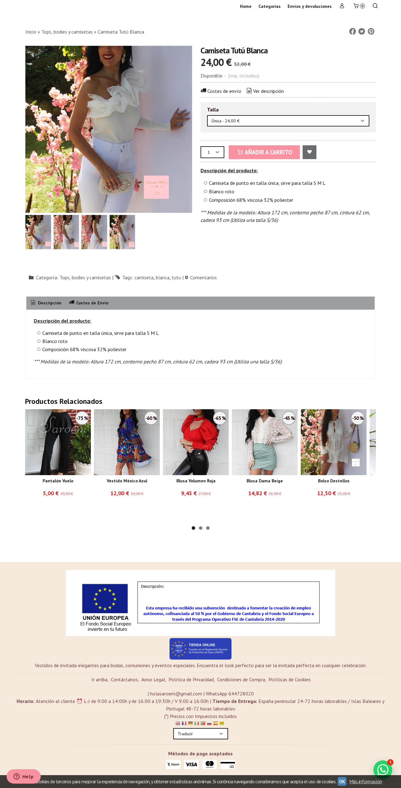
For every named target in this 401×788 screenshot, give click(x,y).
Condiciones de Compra (241, 679)
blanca (162, 277)
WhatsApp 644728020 (230, 693)
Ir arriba (99, 679)
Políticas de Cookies (289, 679)
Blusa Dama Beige (265, 481)
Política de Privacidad (191, 679)
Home (246, 6)
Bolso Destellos (334, 481)
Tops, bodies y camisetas (85, 277)
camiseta (144, 277)
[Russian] (209, 724)
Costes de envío (224, 91)
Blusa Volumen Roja (196, 481)
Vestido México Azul (127, 481)
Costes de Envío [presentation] (91, 303)
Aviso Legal (153, 679)
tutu (176, 277)
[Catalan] (222, 724)
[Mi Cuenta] (342, 6)
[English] (177, 724)
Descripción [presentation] (49, 303)
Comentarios (203, 277)
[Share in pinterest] (371, 32)
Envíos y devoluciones (310, 6)
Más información (365, 781)
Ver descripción (268, 91)
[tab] (45, 303)
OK (342, 781)
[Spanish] (215, 724)
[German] (190, 724)
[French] (184, 724)
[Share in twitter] (362, 32)
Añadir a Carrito (267, 152)
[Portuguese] (203, 724)
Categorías (269, 6)
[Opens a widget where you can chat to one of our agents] (23, 777)
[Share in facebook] (352, 32)
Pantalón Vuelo (58, 481)
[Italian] (196, 724)
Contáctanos (124, 679)
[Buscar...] (375, 6)
